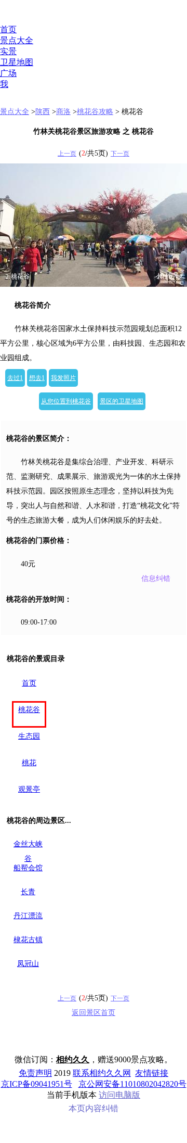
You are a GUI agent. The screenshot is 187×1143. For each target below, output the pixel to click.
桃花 (29, 763)
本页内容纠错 (93, 1108)
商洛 (63, 112)
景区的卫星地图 (121, 401)
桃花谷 (29, 710)
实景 (8, 51)
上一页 (67, 153)
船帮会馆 (28, 868)
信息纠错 (155, 578)
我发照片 (63, 378)
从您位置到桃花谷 (66, 401)
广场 (8, 73)
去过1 (15, 378)
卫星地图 (16, 62)
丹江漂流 (28, 916)
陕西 (42, 112)
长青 (28, 892)
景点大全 (16, 40)
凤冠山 (28, 964)
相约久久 (72, 1059)
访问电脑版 (119, 1094)
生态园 (29, 736)
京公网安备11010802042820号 (132, 1084)
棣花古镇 (28, 940)
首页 (8, 29)
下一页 (120, 153)
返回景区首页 (93, 1013)
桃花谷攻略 (95, 112)
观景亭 (29, 789)
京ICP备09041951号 (36, 1084)
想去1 (37, 378)
